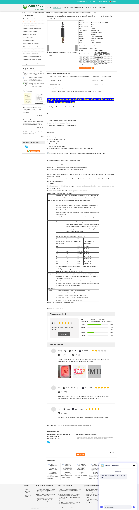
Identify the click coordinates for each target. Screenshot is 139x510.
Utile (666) (64, 413)
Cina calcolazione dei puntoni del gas (54, 507)
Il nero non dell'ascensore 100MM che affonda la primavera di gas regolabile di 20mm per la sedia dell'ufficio (53, 479)
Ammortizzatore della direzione (31, 43)
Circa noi (66, 7)
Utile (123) (64, 392)
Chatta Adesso (102, 1)
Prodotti (55, 7)
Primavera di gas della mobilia (31, 47)
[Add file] (101, 507)
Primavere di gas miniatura (30, 31)
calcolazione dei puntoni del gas (73, 425)
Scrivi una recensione (64, 335)
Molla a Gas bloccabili (38, 12)
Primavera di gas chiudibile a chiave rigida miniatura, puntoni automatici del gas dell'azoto (70, 490)
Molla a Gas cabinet (28, 37)
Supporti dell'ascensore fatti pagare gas (32, 60)
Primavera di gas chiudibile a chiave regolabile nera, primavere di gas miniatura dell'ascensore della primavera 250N (36, 80)
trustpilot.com (64, 355)
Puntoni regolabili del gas (29, 34)
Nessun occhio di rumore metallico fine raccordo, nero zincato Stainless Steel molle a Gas (93, 495)
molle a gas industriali (29, 40)
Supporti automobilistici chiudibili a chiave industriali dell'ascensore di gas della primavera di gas (63, 54)
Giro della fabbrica (76, 7)
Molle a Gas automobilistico (30, 19)
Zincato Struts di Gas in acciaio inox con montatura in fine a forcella (93, 501)
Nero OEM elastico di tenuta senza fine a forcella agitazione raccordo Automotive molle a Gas (46, 490)
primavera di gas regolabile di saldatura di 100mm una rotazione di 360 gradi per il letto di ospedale (81, 477)
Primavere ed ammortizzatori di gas (32, 56)
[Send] (134, 507)
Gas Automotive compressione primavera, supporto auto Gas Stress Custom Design (45, 499)
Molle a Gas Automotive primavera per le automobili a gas (46, 495)
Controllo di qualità (91, 7)
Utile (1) (77, 355)
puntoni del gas (60, 425)
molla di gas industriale (29, 50)
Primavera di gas (87, 425)
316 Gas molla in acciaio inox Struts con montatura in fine (93, 489)
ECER (39, 508)
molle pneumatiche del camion (31, 64)
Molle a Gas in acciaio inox (30, 25)
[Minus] (134, 465)
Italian (113, 1)
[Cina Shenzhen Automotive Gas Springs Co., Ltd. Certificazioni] (28, 98)
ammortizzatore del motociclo (30, 53)
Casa (49, 7)
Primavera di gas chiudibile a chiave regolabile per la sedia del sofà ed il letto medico (36, 73)
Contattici (102, 7)
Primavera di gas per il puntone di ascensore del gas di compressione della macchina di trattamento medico (69, 502)
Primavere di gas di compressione (32, 28)
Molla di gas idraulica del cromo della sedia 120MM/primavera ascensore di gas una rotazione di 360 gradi (66, 477)
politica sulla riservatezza (37, 507)
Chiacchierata (86, 67)
